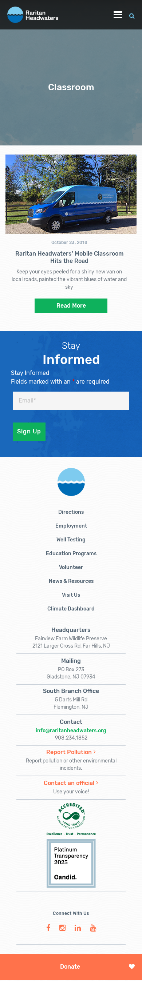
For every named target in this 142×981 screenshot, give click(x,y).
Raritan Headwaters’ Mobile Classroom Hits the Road (69, 257)
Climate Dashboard (71, 609)
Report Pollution (69, 752)
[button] (132, 15)
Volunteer (71, 567)
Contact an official (69, 783)
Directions (71, 512)
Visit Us (71, 595)
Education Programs (71, 553)
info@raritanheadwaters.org (71, 731)
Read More (71, 305)
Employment (71, 526)
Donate (70, 966)
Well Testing (71, 540)
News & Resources (71, 581)
